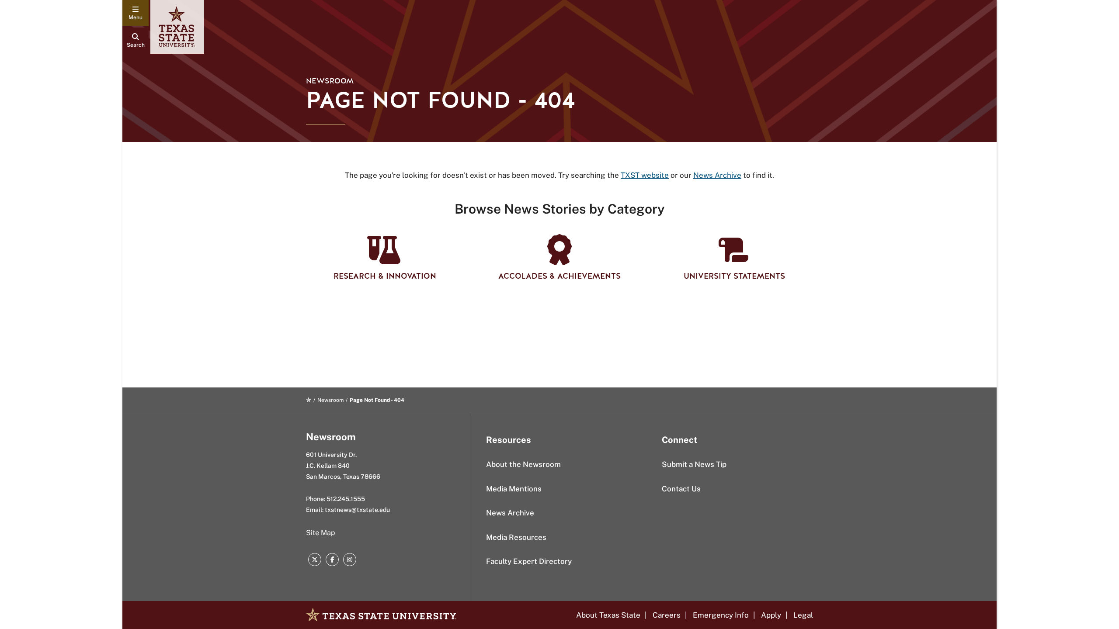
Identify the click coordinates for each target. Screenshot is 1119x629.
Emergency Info (721, 615)
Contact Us (681, 488)
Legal (803, 615)
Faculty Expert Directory (529, 561)
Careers (667, 615)
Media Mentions (514, 488)
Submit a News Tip (694, 464)
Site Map (320, 533)
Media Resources (516, 537)
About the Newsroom (523, 464)
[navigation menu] (135, 13)
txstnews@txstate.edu (357, 509)
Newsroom (330, 81)
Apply (771, 615)
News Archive (510, 512)
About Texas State (608, 615)
